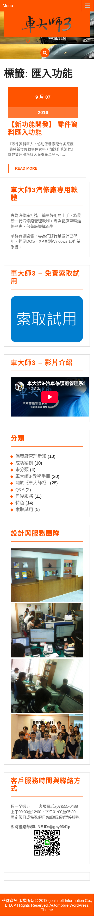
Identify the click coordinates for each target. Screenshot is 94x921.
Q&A (19, 489)
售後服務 (24, 496)
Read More (26, 168)
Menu (8, 5)
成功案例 (24, 463)
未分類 (22, 469)
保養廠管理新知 (30, 456)
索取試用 (24, 509)
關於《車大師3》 (32, 482)
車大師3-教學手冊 (32, 476)
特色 (19, 503)
